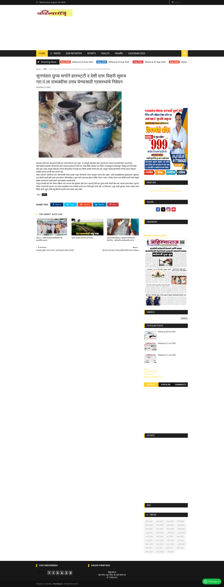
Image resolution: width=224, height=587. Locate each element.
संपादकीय (119, 53)
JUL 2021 (159, 548)
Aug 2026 (61, 62)
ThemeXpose (57, 584)
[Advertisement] (140, 27)
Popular (165, 384)
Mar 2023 (170, 521)
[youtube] (174, 209)
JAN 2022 (159, 521)
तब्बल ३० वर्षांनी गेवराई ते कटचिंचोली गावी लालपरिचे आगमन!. (49, 239)
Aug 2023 (149, 533)
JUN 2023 (149, 529)
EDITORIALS (149, 374)
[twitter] (163, 209)
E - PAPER (56, 53)
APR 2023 (159, 529)
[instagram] (168, 209)
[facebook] (158, 209)
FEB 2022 (180, 521)
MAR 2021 (180, 548)
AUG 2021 (170, 544)
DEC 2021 (149, 521)
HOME (42, 53)
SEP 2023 (160, 536)
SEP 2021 (170, 552)
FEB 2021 (149, 548)
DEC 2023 (149, 544)
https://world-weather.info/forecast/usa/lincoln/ (166, 191)
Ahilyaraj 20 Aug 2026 (151, 62)
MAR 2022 (160, 533)
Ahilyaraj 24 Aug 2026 (114, 62)
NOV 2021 (170, 529)
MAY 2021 (149, 552)
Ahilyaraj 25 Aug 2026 (78, 62)
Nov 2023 (181, 533)
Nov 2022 (160, 552)
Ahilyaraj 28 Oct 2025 (167, 332)
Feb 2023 (160, 525)
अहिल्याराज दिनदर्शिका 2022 (153, 377)
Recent (151, 384)
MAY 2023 (149, 525)
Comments (180, 384)
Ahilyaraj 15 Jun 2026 (167, 355)
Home (38, 69)
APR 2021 (181, 544)
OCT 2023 (149, 536)
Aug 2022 (149, 540)
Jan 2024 (181, 540)
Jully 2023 (181, 525)
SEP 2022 (170, 540)
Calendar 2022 (136, 53)
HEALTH (105, 53)
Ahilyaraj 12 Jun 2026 (167, 343)
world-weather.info (165, 188)
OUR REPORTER (74, 53)
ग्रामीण (45, 69)
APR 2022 (170, 533)
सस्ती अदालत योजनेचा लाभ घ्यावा (82, 238)
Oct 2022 (159, 544)
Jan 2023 (170, 536)
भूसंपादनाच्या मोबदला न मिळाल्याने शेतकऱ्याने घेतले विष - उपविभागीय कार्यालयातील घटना (121, 239)
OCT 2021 (160, 540)
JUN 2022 (170, 525)
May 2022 (180, 536)
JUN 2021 (169, 548)
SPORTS (91, 53)
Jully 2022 (181, 529)
